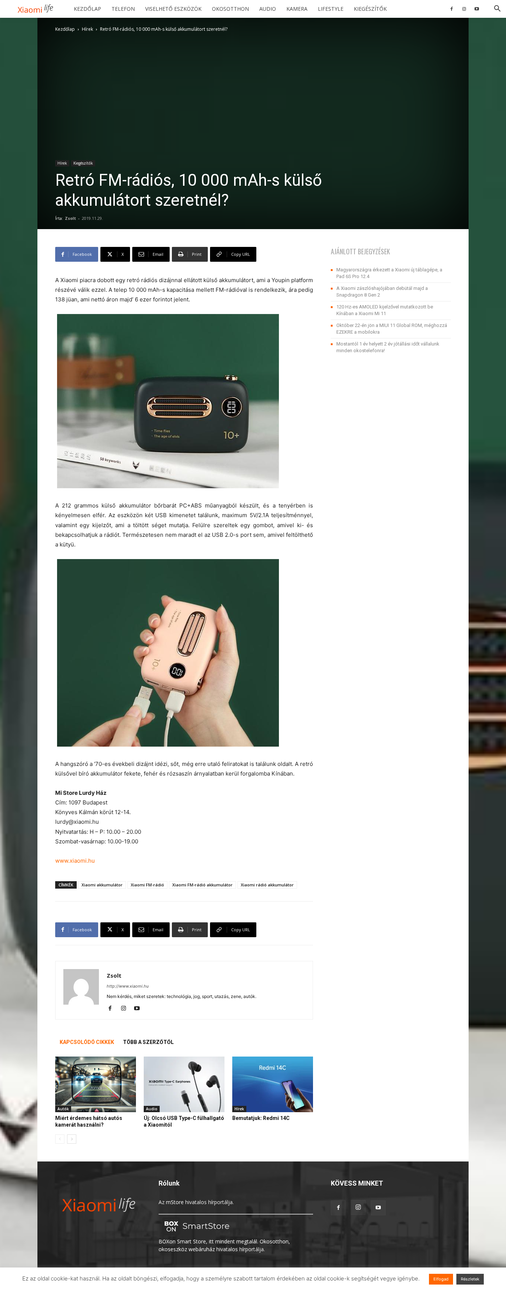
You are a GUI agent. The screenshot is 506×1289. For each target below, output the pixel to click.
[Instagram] (464, 9)
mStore (175, 1202)
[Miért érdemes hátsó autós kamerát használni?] (95, 1084)
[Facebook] (451, 9)
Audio (267, 8)
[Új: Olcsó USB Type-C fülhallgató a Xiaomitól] (184, 1084)
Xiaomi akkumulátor (102, 885)
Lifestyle (330, 8)
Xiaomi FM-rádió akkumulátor (202, 885)
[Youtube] (476, 9)
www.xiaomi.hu (75, 860)
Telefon (123, 8)
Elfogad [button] (441, 1279)
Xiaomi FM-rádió (147, 885)
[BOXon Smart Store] (196, 1233)
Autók (63, 1108)
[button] (497, 9)
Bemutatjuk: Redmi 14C (261, 1118)
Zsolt (70, 218)
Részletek (470, 1279)
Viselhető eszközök (173, 8)
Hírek (87, 29)
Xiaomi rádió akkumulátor (267, 885)
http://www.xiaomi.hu (128, 986)
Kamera (296, 8)
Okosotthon (230, 8)
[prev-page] (59, 1139)
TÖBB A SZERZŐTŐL (148, 1042)
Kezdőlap (87, 8)
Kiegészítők (370, 8)
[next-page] (71, 1139)
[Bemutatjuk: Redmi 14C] (272, 1084)
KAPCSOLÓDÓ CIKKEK (87, 1042)
